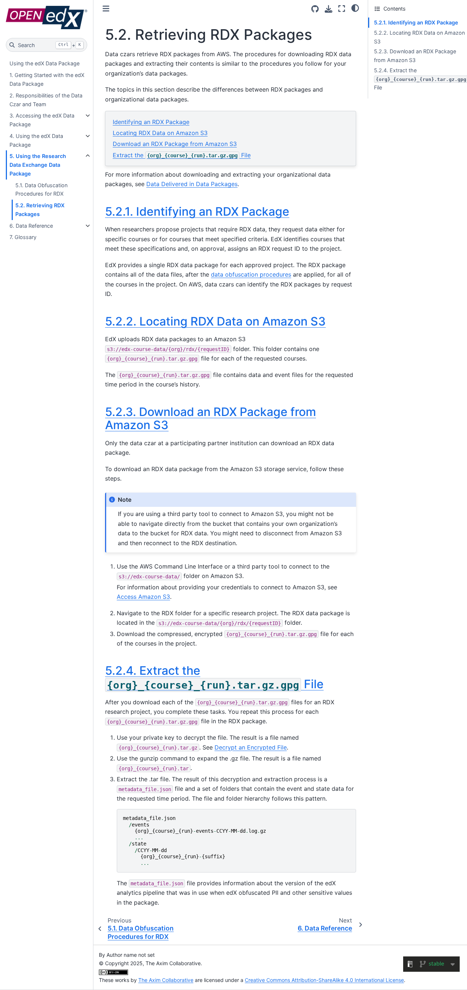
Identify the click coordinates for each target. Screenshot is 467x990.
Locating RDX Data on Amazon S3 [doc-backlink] (215, 321)
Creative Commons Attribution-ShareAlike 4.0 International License (324, 980)
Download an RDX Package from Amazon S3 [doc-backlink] (210, 418)
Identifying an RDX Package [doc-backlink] (197, 211)
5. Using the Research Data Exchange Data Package (37, 165)
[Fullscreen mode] (341, 8)
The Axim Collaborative (165, 980)
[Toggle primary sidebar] (106, 8)
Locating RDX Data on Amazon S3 (160, 132)
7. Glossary (22, 237)
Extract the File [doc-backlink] (214, 677)
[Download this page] (328, 9)
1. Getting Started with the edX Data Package (46, 79)
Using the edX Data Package (44, 63)
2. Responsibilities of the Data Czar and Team (45, 99)
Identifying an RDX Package (151, 122)
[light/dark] (355, 7)
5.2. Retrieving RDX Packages (40, 209)
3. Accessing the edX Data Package (41, 119)
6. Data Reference (31, 226)
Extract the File (182, 155)
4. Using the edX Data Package (36, 140)
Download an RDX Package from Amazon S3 (175, 143)
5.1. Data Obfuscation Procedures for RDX (41, 189)
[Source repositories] (315, 9)
